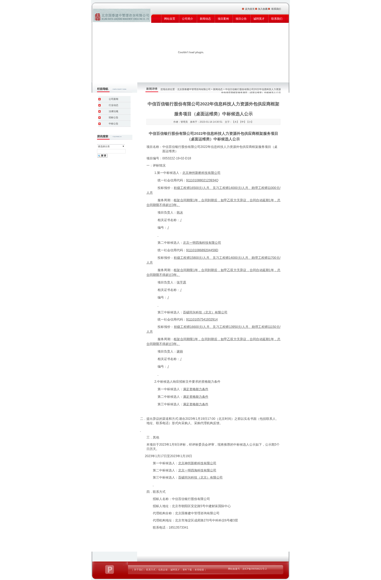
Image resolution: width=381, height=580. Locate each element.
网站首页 (169, 18)
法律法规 (113, 111)
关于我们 (138, 569)
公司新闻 (113, 99)
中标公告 (113, 123)
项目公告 (241, 18)
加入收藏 (263, 9)
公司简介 (187, 18)
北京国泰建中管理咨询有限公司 (194, 89)
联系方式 (151, 569)
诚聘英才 (259, 18)
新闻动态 (205, 18)
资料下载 (187, 569)
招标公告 (113, 117)
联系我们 (276, 18)
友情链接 (199, 569)
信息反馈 (163, 569)
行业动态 (113, 105)
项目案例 (223, 18)
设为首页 (250, 9)
